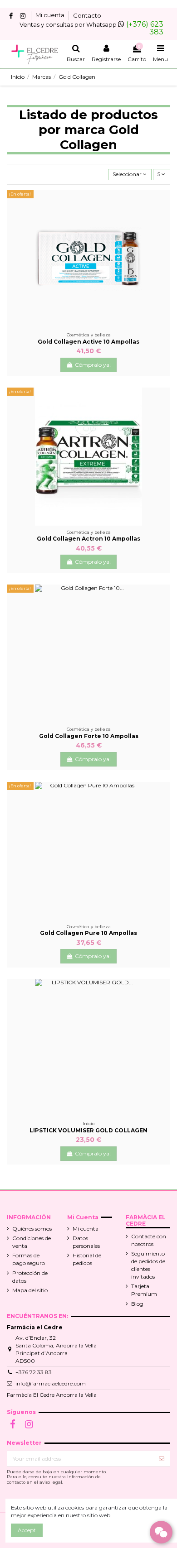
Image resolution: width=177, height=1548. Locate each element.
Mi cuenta (50, 15)
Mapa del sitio (30, 1290)
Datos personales (86, 1242)
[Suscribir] (161, 1458)
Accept (27, 1530)
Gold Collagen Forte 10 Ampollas (88, 736)
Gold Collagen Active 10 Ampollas (88, 341)
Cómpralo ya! (93, 364)
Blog (137, 1303)
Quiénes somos (32, 1228)
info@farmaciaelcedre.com (50, 1383)
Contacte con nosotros (148, 1240)
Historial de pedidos (87, 1259)
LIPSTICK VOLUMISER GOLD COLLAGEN (89, 1130)
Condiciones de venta (31, 1242)
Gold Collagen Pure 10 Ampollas (88, 933)
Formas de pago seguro (28, 1259)
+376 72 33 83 (33, 1372)
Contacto (87, 15)
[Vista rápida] (102, 325)
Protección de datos (30, 1277)
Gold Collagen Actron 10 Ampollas (88, 538)
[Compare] (91, 325)
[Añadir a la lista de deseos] (78, 325)
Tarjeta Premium (144, 1290)
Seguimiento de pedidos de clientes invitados (148, 1265)
